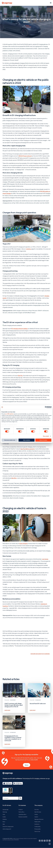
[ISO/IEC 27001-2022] (7, 791)
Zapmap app (5, 809)
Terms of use (37, 831)
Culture (36, 814)
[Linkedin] (47, 840)
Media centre (37, 821)
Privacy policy (37, 829)
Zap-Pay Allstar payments (28, 449)
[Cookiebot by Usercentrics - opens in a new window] (46, 407)
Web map (5, 812)
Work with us (21, 812)
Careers (36, 816)
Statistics (5, 819)
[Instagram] (40, 840)
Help (4, 824)
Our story (36, 809)
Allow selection (26, 440)
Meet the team (37, 812)
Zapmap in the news (38, 819)
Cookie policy (37, 826)
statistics (28, 249)
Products (21, 809)
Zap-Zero (14, 478)
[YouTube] (49, 843)
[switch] (20, 431)
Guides (4, 816)
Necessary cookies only (9, 440)
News (17, 16)
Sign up (26, 765)
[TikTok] (49, 840)
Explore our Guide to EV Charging (40, 653)
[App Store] (7, 783)
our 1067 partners (9, 413)
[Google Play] (18, 783)
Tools (4, 814)
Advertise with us (22, 814)
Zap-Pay (20, 375)
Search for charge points (8, 826)
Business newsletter (23, 816)
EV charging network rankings (20, 328)
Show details (46, 436)
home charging (23, 543)
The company (38, 805)
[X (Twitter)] (44, 840)
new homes (45, 559)
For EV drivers (7, 805)
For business (22, 805)
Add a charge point (7, 829)
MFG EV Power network (25, 156)
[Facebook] (42, 840)
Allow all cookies (43, 440)
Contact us (36, 824)
